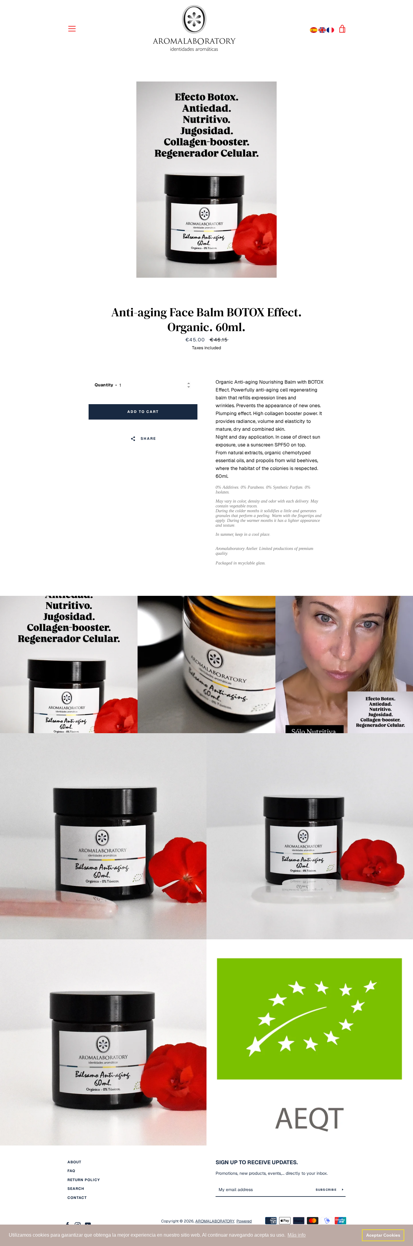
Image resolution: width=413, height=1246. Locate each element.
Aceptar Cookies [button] (383, 1235)
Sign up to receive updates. (257, 1162)
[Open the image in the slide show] (206, 179)
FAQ (71, 1170)
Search (75, 1188)
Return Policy (83, 1179)
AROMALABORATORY (214, 1221)
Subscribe (327, 1190)
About (74, 1162)
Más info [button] (297, 1235)
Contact (77, 1197)
